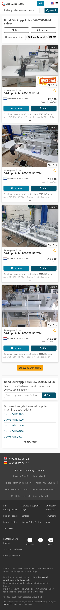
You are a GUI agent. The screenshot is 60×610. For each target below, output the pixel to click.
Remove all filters (15, 37)
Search (53, 10)
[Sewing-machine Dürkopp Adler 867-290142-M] (30, 66)
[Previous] (4, 66)
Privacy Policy (47, 602)
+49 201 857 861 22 (19, 458)
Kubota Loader (40, 476)
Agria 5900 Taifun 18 (45, 482)
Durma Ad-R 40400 (14, 431)
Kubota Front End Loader (16, 489)
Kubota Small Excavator (44, 489)
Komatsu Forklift (20, 476)
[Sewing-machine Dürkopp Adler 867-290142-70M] (30, 146)
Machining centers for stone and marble (30, 496)
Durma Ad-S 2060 (13, 436)
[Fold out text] (30, 120)
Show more (31, 441)
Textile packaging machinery (18, 482)
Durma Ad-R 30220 (14, 419)
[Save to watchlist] (55, 91)
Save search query (31, 367)
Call (45, 108)
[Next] (56, 66)
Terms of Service (10, 604)
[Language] (52, 3)
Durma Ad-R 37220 (14, 425)
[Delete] (42, 10)
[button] (57, 3)
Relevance (44, 30)
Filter (18, 30)
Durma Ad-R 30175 (14, 414)
